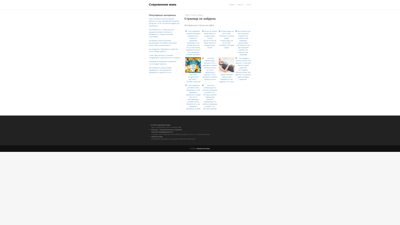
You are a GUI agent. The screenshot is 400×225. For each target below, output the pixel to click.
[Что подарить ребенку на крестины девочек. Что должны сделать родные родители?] (243, 68)
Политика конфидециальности (162, 132)
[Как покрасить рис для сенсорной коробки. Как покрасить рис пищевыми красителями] (243, 43)
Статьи (248, 5)
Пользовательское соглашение (170, 130)
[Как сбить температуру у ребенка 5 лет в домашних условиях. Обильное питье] (210, 68)
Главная (232, 5)
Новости (240, 5)
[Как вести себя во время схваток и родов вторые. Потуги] (210, 38)
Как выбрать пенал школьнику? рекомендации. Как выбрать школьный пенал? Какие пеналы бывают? (163, 43)
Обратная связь (157, 137)
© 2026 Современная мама (160, 125)
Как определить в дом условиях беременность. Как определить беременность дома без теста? (160, 70)
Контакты (154, 130)
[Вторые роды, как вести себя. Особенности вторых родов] (226, 38)
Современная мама (162, 4)
